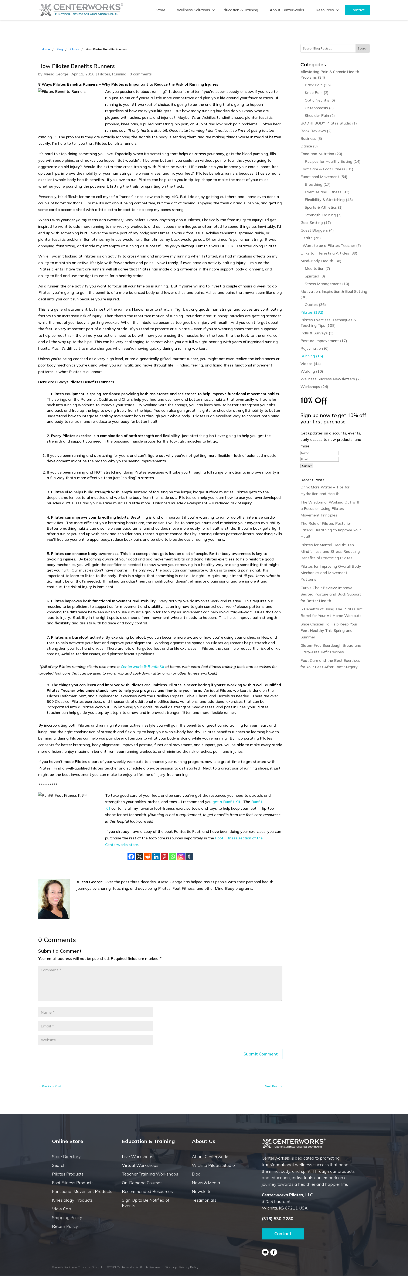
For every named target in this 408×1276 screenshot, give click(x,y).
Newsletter (202, 1191)
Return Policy (65, 1226)
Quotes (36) (315, 304)
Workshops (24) (314, 386)
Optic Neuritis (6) (320, 100)
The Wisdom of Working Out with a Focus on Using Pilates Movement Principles (330, 509)
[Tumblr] (189, 856)
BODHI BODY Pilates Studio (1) (328, 123)
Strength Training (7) (323, 214)
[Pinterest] (164, 856)
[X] (139, 856)
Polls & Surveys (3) (317, 333)
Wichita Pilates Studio (213, 1165)
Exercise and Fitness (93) (327, 192)
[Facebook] (131, 856)
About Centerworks (287, 9)
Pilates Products (68, 1174)
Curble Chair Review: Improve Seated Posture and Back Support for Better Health (330, 594)
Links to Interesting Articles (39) (328, 253)
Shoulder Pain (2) (320, 115)
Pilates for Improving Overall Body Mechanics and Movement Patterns (330, 573)
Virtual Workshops (140, 1165)
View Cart (61, 1208)
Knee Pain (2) (317, 92)
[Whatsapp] (172, 856)
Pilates (74, 49)
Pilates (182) (311, 312)
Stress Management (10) (327, 283)
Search (59, 1165)
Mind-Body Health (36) (320, 260)
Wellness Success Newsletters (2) (330, 378)
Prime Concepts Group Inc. (87, 1267)
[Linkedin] (156, 856)
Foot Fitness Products (73, 1182)
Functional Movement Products (82, 1191)
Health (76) (310, 237)
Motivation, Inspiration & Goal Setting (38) (333, 294)
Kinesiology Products (72, 1200)
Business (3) (311, 138)
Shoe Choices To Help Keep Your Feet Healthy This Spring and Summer (328, 630)
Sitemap (171, 1267)
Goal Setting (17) (315, 222)
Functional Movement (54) (323, 176)
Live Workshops (137, 1156)
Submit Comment (261, 1054)
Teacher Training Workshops (150, 1174)
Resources (325, 9)
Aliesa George (56, 74)
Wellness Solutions (193, 9)
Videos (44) (310, 363)
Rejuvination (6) (314, 348)
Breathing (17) (318, 184)
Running (119, 74)
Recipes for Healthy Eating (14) (333, 161)
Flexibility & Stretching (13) (329, 199)
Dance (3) (309, 146)
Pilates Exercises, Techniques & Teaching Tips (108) (328, 322)
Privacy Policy (188, 1267)
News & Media (206, 1182)
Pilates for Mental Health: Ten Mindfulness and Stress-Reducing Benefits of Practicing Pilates (330, 551)
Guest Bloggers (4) (317, 230)
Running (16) (311, 356)
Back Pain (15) (318, 84)
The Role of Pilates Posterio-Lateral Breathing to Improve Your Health (330, 530)
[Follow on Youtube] (265, 1252)
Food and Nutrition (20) (321, 153)
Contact (357, 9)
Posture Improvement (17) (323, 340)
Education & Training (239, 9)
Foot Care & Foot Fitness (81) (326, 169)
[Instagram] (181, 856)
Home (46, 49)
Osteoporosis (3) (319, 107)
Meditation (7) (317, 268)
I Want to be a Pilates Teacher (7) (330, 245)
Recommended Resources (147, 1191)
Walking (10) (311, 371)
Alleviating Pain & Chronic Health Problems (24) (329, 74)
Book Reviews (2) (316, 130)
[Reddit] (148, 856)
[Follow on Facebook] (273, 1252)
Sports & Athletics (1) (324, 207)
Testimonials (204, 1200)
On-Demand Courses (142, 1182)
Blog (60, 49)
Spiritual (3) (315, 276)
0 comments (141, 74)
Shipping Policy (67, 1217)
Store (160, 9)
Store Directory (66, 1156)
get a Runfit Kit (226, 801)
